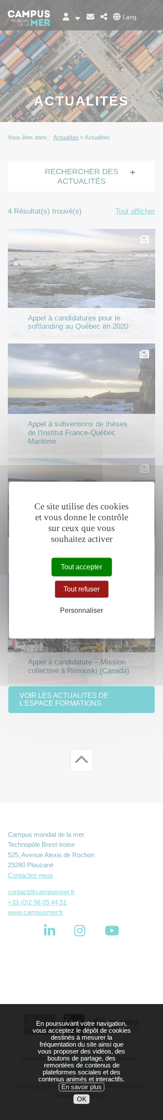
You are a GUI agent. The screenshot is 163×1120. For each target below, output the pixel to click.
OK (81, 1099)
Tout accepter (81, 567)
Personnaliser (81, 610)
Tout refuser (81, 589)
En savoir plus (81, 1087)
